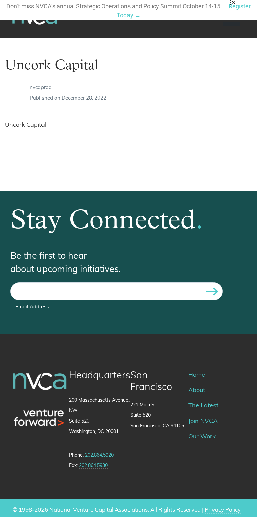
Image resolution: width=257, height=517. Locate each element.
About (196, 391)
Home (196, 375)
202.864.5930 (93, 465)
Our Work (202, 437)
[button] (233, 2)
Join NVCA (203, 421)
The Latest (203, 406)
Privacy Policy (223, 510)
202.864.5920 (99, 455)
